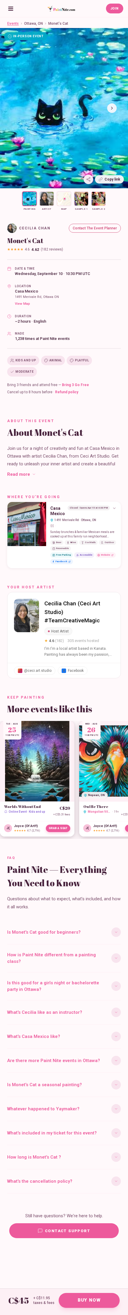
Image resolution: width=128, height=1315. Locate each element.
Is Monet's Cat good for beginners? (44, 932)
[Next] (112, 108)
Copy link (112, 179)
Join (114, 8)
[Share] (88, 179)
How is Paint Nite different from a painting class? (51, 958)
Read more (18, 474)
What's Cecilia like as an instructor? (44, 1012)
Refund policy (66, 392)
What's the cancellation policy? (39, 1181)
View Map (22, 304)
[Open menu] (11, 9)
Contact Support (67, 1231)
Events (13, 23)
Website (105, 555)
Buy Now (89, 1300)
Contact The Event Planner (95, 228)
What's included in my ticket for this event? (52, 1133)
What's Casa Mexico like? (33, 1036)
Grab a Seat (58, 828)
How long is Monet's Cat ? (34, 1157)
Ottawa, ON (33, 23)
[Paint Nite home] (61, 8)
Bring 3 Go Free (75, 385)
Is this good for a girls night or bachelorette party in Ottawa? (53, 986)
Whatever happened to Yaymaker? (43, 1109)
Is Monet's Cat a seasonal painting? (44, 1084)
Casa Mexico (26, 291)
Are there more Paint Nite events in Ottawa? (53, 1060)
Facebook (61, 561)
